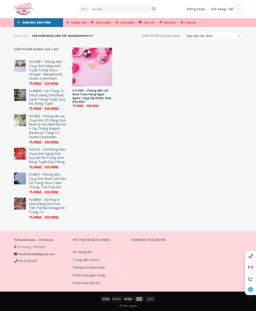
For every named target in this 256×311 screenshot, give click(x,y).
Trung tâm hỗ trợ (86, 260)
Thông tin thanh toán (89, 267)
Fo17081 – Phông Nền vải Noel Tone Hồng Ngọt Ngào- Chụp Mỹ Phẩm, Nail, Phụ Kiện (92, 96)
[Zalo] (250, 278)
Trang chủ (21, 36)
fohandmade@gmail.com (36, 254)
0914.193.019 (27, 261)
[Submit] (153, 9)
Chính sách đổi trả (86, 283)
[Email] (250, 267)
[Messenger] (250, 289)
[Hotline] (250, 256)
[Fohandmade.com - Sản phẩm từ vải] (43, 9)
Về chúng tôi (82, 252)
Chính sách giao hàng (89, 275)
